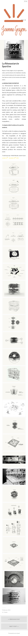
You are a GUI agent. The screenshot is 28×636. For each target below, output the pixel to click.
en (26, 1)
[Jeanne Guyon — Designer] (14, 20)
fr (24, 1)
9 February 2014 (6, 610)
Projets (5, 612)
